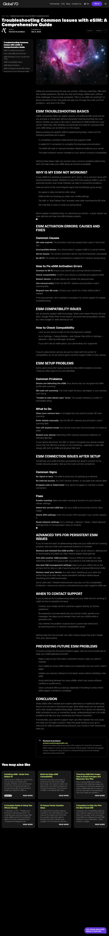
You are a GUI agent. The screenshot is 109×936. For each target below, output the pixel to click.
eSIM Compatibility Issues (13, 62)
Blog (68, 4)
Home (3, 16)
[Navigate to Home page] (10, 4)
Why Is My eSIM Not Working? (15, 54)
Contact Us (76, 4)
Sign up (96, 4)
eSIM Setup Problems (11, 65)
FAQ (63, 4)
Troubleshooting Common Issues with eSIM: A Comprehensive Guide (29, 16)
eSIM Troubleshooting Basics (14, 50)
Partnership (55, 4)
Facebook (99, 30)
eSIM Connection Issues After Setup (17, 68)
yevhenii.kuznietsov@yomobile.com (55, 743)
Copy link (89, 30)
